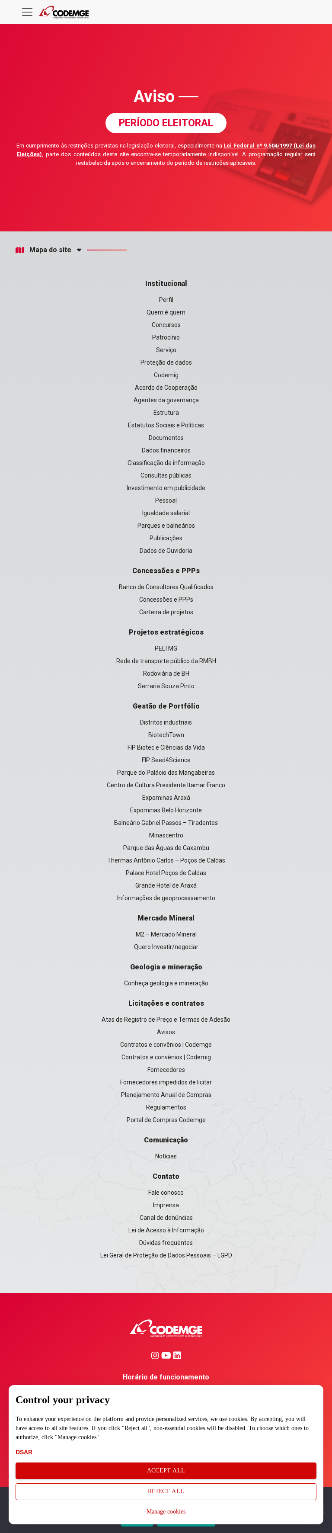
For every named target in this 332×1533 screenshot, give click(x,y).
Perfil (166, 300)
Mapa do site (50, 250)
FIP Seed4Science (166, 760)
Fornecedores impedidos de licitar (166, 1082)
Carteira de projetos (166, 612)
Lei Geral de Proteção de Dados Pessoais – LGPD (166, 1255)
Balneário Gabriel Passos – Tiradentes (166, 823)
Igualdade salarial (166, 513)
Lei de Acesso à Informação (166, 1230)
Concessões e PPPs (166, 571)
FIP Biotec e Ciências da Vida (166, 747)
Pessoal (166, 500)
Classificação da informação (166, 463)
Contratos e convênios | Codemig (166, 1057)
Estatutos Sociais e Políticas (166, 425)
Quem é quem (166, 312)
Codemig (166, 375)
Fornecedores (166, 1070)
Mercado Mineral (166, 918)
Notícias (166, 1156)
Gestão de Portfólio (166, 706)
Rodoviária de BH (166, 673)
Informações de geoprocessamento (166, 898)
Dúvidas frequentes (166, 1243)
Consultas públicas (166, 475)
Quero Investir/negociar (166, 947)
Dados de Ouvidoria (166, 551)
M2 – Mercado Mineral (166, 934)
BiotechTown (166, 735)
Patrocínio (166, 337)
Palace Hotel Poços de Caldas (166, 873)
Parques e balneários (166, 526)
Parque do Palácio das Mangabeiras (166, 773)
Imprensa (166, 1205)
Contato (166, 1176)
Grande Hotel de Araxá (166, 885)
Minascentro (166, 835)
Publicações (166, 538)
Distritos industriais (166, 722)
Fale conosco (166, 1193)
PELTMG (166, 648)
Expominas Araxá (166, 798)
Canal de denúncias (166, 1218)
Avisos (166, 1032)
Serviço (166, 350)
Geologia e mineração (166, 967)
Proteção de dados (166, 362)
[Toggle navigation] (27, 12)
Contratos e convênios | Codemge (166, 1045)
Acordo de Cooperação (166, 388)
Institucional (166, 283)
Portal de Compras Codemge (166, 1120)
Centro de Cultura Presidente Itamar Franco (166, 785)
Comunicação (166, 1140)
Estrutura (166, 413)
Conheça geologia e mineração (166, 983)
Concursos (166, 325)
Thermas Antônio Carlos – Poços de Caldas (166, 860)
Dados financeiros (166, 450)
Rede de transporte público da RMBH (166, 661)
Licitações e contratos (166, 1003)
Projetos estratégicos (166, 632)
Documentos (166, 438)
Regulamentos (166, 1107)
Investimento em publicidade (166, 488)
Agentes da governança (166, 400)
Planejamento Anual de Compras (166, 1095)
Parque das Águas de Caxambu (166, 848)
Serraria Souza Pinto (166, 686)
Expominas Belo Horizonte (166, 810)
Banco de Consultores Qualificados (166, 587)
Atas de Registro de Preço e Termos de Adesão (166, 1020)
